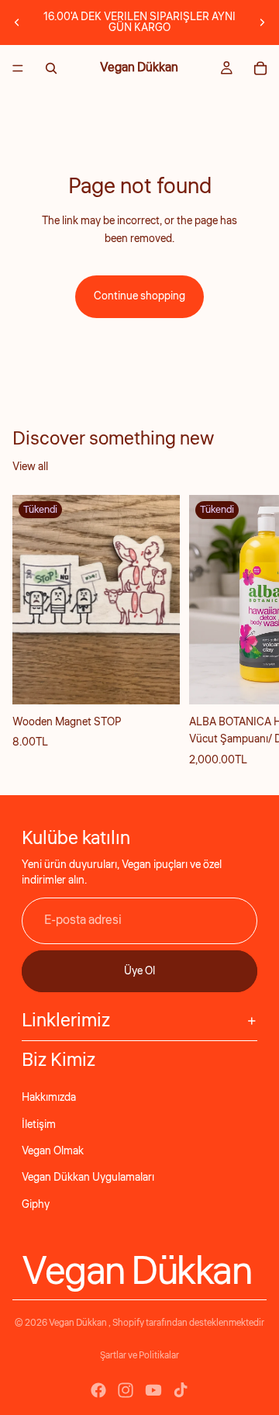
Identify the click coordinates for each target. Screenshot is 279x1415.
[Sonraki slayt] (262, 22)
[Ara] (51, 68)
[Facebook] (98, 1390)
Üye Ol (139, 971)
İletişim (39, 1125)
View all (30, 467)
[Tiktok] (180, 1390)
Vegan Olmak (53, 1151)
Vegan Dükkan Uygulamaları (88, 1177)
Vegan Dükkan (78, 1323)
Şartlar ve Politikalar (139, 1355)
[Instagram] (125, 1390)
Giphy (36, 1205)
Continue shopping (139, 296)
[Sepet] (260, 68)
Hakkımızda (49, 1097)
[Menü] (18, 68)
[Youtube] (153, 1390)
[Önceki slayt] (17, 22)
